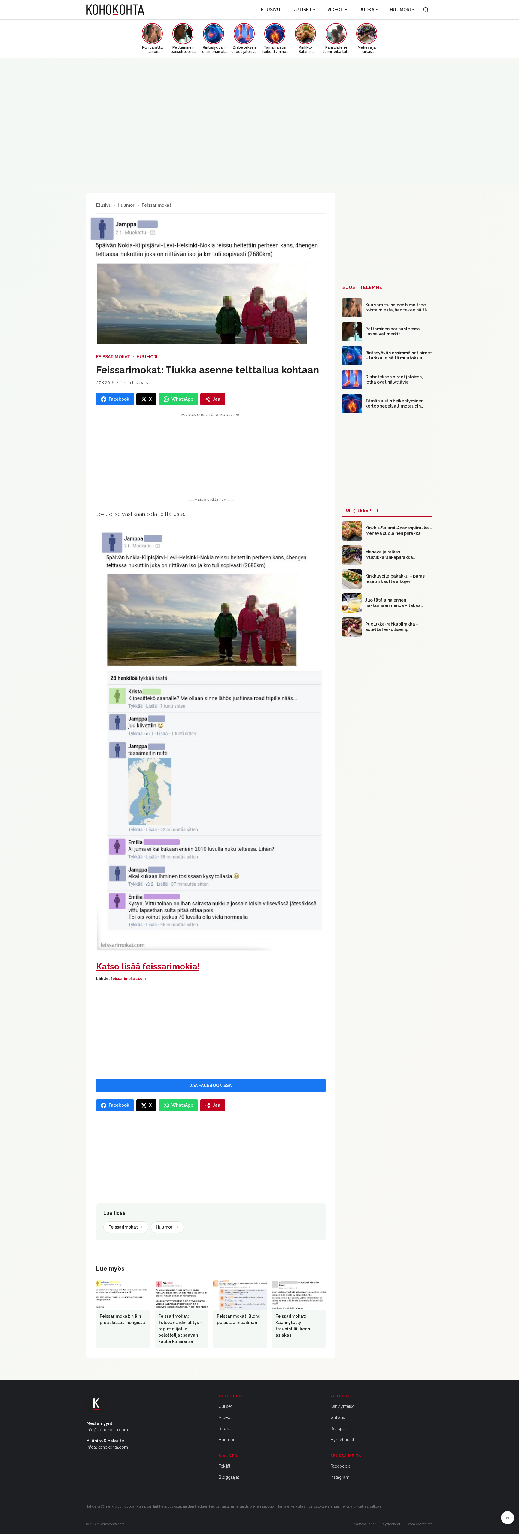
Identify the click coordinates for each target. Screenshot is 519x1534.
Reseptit (338, 1428)
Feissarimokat (156, 205)
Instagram (339, 1477)
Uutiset (302, 9)
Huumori (400, 9)
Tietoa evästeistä (418, 1524)
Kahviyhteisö (342, 1406)
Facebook (340, 1466)
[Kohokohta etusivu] (115, 9)
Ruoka (366, 9)
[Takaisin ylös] (507, 1517)
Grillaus (337, 1417)
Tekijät (224, 1466)
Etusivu (270, 9)
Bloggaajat (229, 1477)
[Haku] (425, 9)
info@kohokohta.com (107, 1429)
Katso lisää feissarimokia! (147, 967)
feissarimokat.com (128, 979)
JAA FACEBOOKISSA (211, 1085)
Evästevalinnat (364, 1524)
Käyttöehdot (390, 1524)
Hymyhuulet (342, 1439)
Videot (335, 9)
